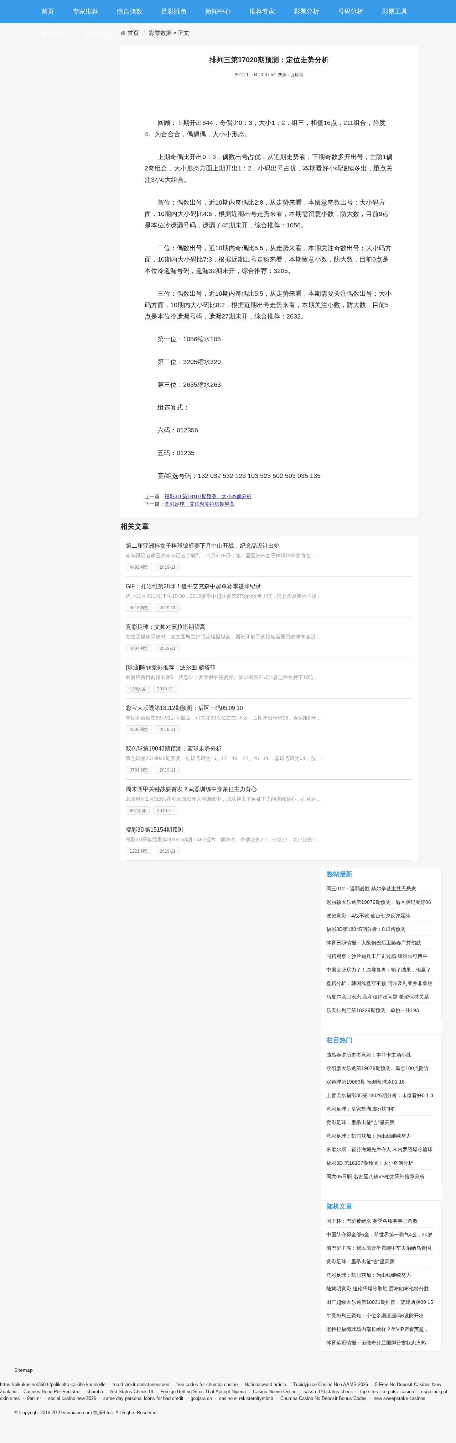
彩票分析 (306, 11)
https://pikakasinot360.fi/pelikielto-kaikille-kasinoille (52, 1384)
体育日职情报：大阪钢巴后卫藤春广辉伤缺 (373, 943)
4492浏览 (139, 567)
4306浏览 (139, 729)
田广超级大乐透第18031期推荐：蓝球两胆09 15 (379, 1302)
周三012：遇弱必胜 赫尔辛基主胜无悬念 (371, 888)
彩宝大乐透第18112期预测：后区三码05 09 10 (184, 708)
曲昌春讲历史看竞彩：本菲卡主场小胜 (368, 1055)
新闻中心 (218, 11)
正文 (183, 33)
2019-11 (168, 567)
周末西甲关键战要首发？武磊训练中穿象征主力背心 (191, 789)
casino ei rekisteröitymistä (246, 1398)
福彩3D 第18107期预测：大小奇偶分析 (208, 496)
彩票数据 (98, 34)
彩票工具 (395, 11)
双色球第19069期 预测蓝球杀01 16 (365, 1082)
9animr (34, 1398)
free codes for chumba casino (207, 1384)
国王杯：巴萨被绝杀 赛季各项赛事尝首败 (372, 1221)
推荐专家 (262, 11)
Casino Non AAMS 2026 (343, 1384)
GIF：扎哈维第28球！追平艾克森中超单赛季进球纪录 (193, 586)
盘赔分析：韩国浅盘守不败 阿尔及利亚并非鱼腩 (379, 983)
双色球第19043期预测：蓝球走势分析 (174, 749)
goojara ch (201, 1398)
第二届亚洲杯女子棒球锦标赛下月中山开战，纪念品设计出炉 (203, 546)
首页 (47, 11)
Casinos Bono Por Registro (51, 1391)
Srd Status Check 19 (131, 1391)
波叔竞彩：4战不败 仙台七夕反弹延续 (368, 915)
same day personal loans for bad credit (143, 1398)
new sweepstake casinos (399, 1398)
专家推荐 (85, 11)
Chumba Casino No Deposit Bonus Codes (323, 1398)
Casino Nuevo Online (274, 1391)
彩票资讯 (54, 34)
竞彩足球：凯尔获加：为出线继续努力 (368, 1136)
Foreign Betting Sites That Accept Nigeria (203, 1391)
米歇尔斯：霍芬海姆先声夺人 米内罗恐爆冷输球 (379, 1149)
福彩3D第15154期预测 (154, 830)
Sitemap (23, 1370)
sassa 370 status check (328, 1391)
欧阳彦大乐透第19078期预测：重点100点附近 (377, 1068)
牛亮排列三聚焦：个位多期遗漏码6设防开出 (375, 1315)
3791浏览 (139, 770)
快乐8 (99, 1412)
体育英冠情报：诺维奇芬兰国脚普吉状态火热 (376, 1342)
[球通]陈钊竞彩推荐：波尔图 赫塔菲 (171, 667)
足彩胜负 (174, 11)
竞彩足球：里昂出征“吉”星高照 (360, 1122)
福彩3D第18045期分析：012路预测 (365, 929)
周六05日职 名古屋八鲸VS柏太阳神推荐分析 (375, 1176)
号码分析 (350, 11)
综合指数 (129, 11)
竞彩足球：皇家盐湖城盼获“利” (360, 1109)
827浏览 (138, 810)
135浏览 (138, 688)
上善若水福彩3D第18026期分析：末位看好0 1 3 (379, 1095)
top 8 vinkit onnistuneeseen (141, 1384)
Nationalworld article (265, 1384)
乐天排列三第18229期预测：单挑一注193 (372, 1010)
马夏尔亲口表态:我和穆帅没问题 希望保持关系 (377, 997)
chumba (95, 1391)
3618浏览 (139, 607)
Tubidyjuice (305, 1384)
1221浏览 (139, 851)
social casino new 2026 (72, 1398)
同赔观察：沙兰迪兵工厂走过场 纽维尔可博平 (377, 956)
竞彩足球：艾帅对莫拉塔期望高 (199, 504)
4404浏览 (139, 648)
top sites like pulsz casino (387, 1391)
